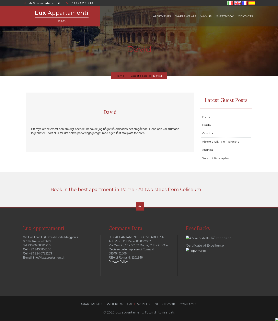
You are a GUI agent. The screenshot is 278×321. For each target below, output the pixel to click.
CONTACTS (245, 16)
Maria (206, 116)
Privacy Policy (118, 261)
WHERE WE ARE (185, 16)
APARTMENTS (162, 16)
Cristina (207, 133)
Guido (206, 125)
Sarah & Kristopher (216, 158)
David (110, 112)
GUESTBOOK (225, 16)
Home (120, 75)
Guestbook (139, 75)
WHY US (206, 16)
